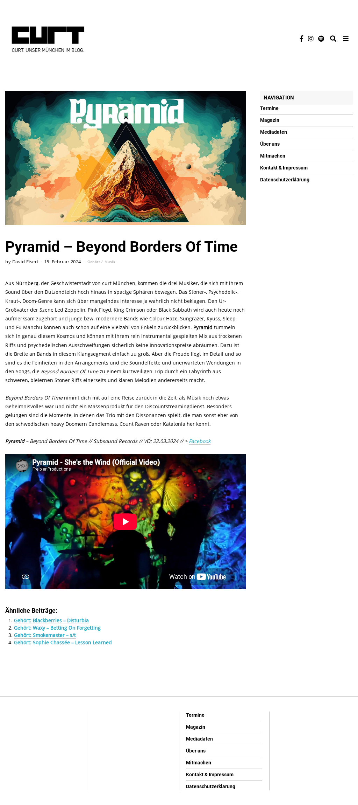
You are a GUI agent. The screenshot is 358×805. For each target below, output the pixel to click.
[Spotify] (321, 38)
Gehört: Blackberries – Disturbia (51, 620)
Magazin (269, 120)
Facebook (199, 441)
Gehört (93, 261)
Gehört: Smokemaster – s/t (45, 635)
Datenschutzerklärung (284, 179)
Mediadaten (273, 132)
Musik (110, 261)
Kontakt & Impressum (284, 168)
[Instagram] (310, 38)
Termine (269, 108)
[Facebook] (301, 38)
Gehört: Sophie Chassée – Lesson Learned (63, 642)
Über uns (270, 144)
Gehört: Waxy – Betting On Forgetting (57, 627)
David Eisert (25, 262)
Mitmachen (272, 156)
